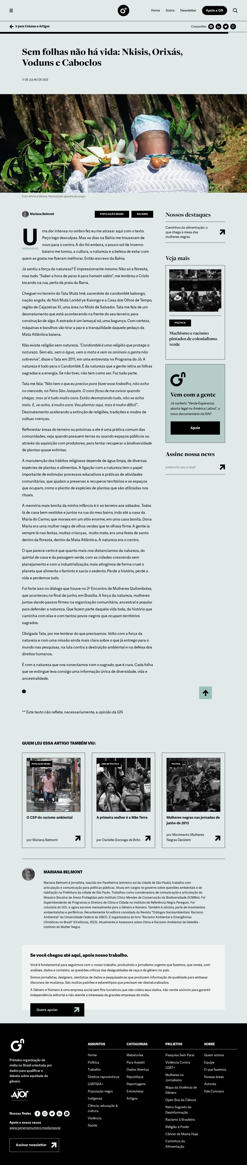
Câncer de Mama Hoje (181, 1134)
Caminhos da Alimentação (175, 1143)
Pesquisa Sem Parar (180, 1055)
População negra (112, 214)
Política (93, 1062)
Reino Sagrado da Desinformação (178, 1109)
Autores (210, 1084)
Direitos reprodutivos (103, 1077)
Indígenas (95, 1098)
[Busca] (235, 10)
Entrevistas (135, 1091)
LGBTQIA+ (95, 1084)
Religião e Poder (177, 1127)
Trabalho (94, 1069)
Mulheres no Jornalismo (174, 1077)
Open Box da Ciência (180, 1100)
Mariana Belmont (63, 872)
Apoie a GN (214, 10)
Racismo (142, 214)
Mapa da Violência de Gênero (181, 1090)
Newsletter (188, 10)
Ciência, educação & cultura (103, 1108)
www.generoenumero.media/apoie (35, 1128)
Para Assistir (136, 1062)
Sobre (170, 10)
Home (155, 10)
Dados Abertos (138, 1069)
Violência (94, 1118)
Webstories (135, 1055)
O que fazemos (215, 1069)
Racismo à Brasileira (180, 1119)
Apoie (195, 428)
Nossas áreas (214, 1077)
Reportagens (136, 1084)
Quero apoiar (47, 1010)
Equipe (209, 1062)
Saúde (92, 1125)
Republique (135, 1077)
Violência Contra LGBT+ (177, 1065)
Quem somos (214, 1055)
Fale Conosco (214, 1091)
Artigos (132, 1098)
